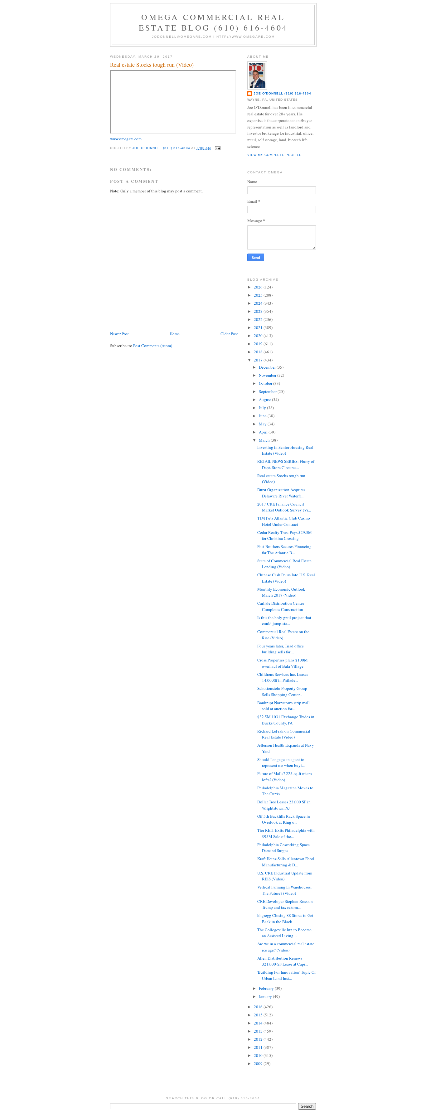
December (268, 367)
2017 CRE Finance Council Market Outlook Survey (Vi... (284, 507)
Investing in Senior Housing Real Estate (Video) (285, 450)
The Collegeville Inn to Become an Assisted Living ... (284, 933)
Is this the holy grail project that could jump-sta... (284, 621)
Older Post (229, 334)
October (266, 383)
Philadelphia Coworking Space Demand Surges (283, 848)
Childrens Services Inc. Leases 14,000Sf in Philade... (282, 677)
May (263, 424)
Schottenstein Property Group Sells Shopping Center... (282, 691)
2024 (259, 303)
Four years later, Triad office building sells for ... (280, 649)
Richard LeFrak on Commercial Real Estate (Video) (283, 734)
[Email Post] (217, 148)
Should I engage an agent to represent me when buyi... (281, 762)
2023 (259, 311)
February (267, 988)
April (264, 432)
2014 (259, 1023)
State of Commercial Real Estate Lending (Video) (284, 564)
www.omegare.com (126, 139)
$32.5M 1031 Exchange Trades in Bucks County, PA (285, 720)
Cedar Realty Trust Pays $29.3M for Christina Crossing (284, 535)
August (265, 399)
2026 (259, 287)
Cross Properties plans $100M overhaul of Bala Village (282, 663)
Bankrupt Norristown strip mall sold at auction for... (283, 706)
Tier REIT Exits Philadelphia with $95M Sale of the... (286, 833)
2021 (259, 327)
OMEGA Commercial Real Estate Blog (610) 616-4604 (213, 22)
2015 (259, 1015)
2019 (259, 343)
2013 (259, 1031)
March (265, 440)
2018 (259, 352)
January (266, 996)
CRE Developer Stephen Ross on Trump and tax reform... (285, 904)
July (263, 407)
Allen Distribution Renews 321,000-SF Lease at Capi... (282, 961)
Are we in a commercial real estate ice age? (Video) (285, 947)
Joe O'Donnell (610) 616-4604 (282, 93)
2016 (259, 1007)
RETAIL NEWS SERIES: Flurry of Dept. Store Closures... (285, 464)
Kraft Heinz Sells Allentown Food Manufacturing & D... (285, 862)
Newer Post (119, 334)
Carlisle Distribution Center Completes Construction (280, 606)
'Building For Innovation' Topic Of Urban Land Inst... (286, 975)
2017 (259, 360)
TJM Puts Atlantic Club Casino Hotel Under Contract (283, 521)
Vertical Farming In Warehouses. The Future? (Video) (284, 890)
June (263, 416)
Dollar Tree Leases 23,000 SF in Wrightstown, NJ (284, 805)
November (268, 375)
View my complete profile (274, 155)
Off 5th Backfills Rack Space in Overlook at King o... (283, 819)
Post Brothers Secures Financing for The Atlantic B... (284, 549)
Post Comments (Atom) (152, 345)
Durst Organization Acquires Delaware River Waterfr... (281, 493)
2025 (259, 295)
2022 (259, 319)
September (268, 391)
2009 (259, 1063)
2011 (259, 1047)
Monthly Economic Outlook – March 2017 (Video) (282, 592)
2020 (259, 335)
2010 (259, 1055)
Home (175, 334)
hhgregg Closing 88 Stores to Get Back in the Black (285, 918)
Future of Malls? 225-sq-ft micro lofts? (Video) (284, 776)
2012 (259, 1039)
